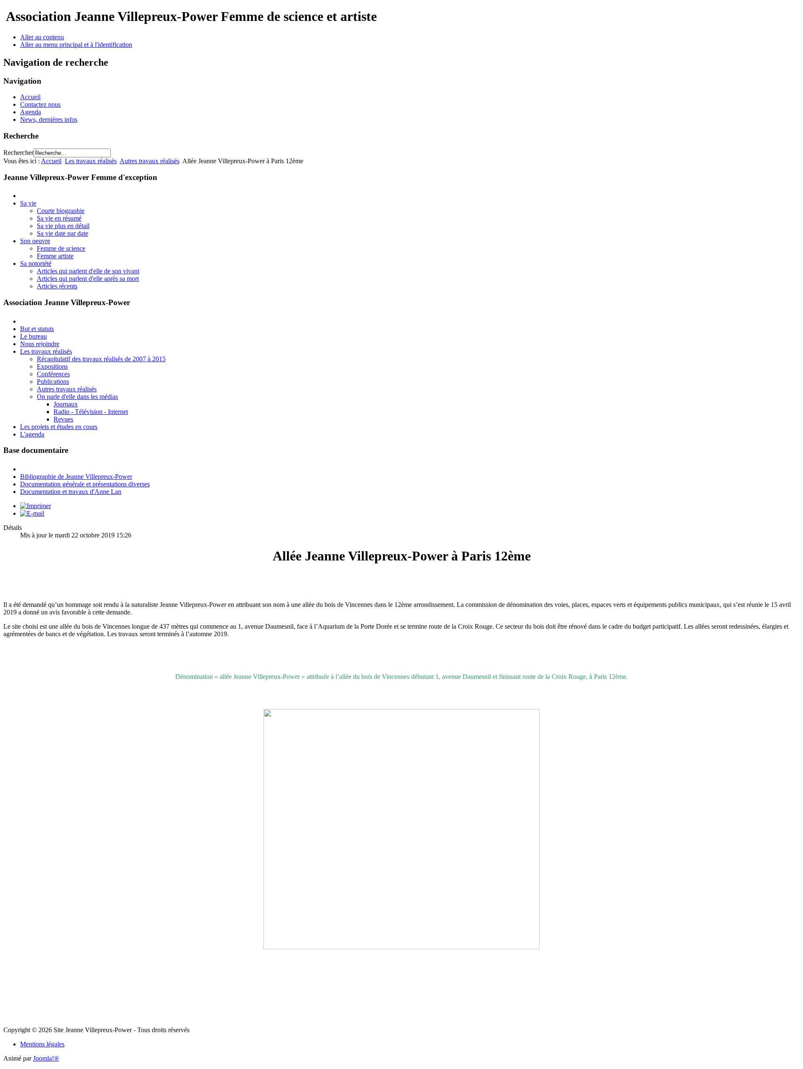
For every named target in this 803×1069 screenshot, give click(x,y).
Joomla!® (46, 1058)
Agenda (30, 112)
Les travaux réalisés (91, 160)
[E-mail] (32, 513)
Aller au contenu (42, 37)
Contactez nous (40, 104)
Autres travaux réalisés (149, 160)
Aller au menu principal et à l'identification (76, 44)
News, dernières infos (48, 119)
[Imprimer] (35, 505)
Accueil (30, 96)
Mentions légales (42, 1044)
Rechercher (18, 152)
